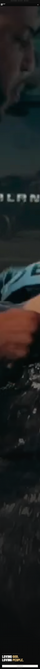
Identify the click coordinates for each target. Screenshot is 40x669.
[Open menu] (38, 5)
